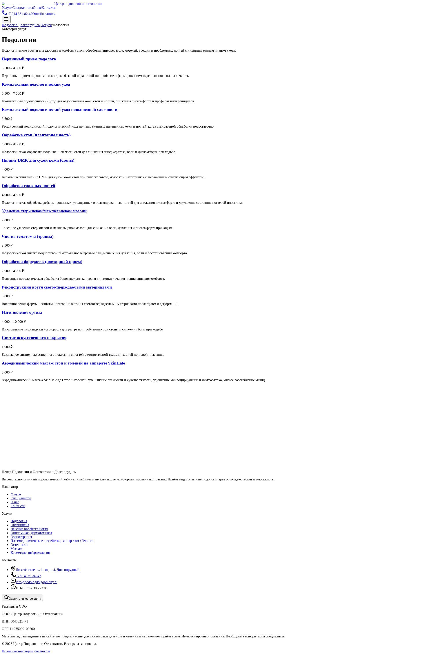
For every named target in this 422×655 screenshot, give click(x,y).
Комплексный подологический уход (36, 84)
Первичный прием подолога (29, 59)
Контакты (49, 7)
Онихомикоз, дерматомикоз (31, 533)
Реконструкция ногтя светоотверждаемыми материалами (57, 287)
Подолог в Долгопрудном (21, 25)
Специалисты (22, 7)
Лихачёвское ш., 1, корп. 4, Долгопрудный (47, 570)
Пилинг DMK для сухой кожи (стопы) (38, 160)
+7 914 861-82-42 (28, 576)
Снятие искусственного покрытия (34, 337)
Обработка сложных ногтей (28, 185)
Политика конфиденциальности (26, 651)
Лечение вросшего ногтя (29, 529)
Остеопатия (19, 545)
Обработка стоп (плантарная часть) (36, 135)
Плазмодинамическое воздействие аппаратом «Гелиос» (52, 541)
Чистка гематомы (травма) (27, 236)
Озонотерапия (21, 537)
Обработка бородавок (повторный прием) (42, 261)
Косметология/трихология (30, 552)
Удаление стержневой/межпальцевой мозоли (44, 211)
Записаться (20, 409)
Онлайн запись (43, 14)
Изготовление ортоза (22, 312)
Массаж (16, 548)
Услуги (7, 7)
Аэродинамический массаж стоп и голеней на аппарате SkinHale (63, 363)
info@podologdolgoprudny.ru (36, 582)
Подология (19, 521)
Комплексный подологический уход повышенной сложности (59, 109)
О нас (37, 7)
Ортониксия (20, 525)
